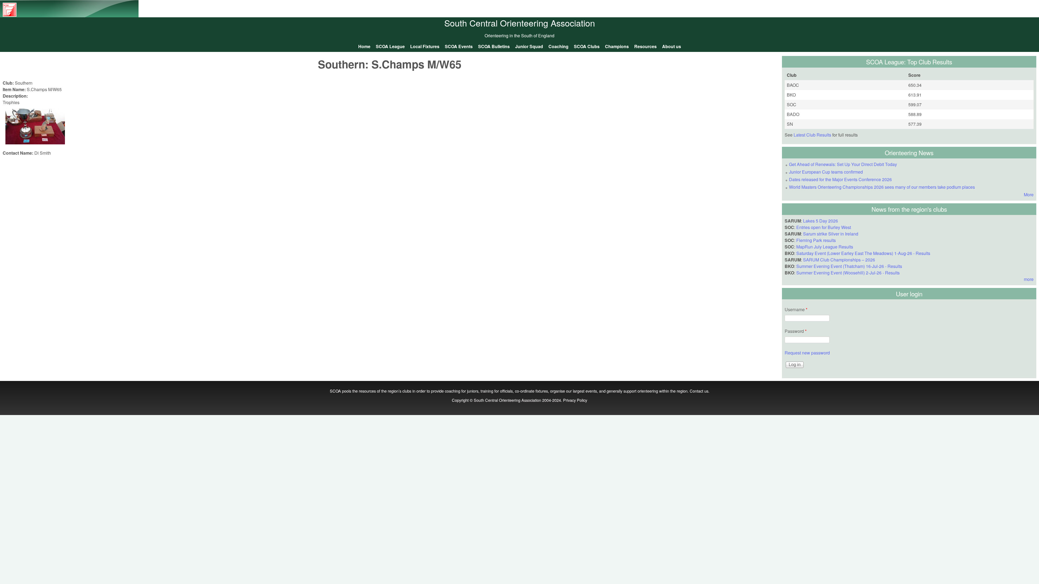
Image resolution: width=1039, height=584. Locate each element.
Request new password (807, 353)
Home (364, 46)
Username (796, 309)
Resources (645, 46)
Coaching (558, 46)
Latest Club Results (812, 135)
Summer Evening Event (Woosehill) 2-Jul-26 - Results (848, 273)
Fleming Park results (816, 240)
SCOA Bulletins (494, 46)
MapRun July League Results (824, 247)
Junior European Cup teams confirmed (826, 172)
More (1029, 194)
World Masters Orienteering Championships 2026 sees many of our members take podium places (882, 187)
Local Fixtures (424, 46)
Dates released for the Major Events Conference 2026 (840, 179)
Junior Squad (529, 46)
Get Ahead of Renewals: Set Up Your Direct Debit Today (843, 164)
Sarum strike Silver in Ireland (830, 234)
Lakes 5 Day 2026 (820, 221)
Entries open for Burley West (823, 227)
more (1029, 279)
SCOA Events (459, 46)
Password (796, 331)
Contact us (699, 391)
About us (671, 46)
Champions (617, 46)
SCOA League (390, 46)
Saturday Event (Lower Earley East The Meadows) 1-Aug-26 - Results (863, 253)
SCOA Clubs (587, 46)
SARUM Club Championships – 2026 (839, 260)
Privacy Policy (575, 400)
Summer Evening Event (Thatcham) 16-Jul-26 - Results (849, 266)
